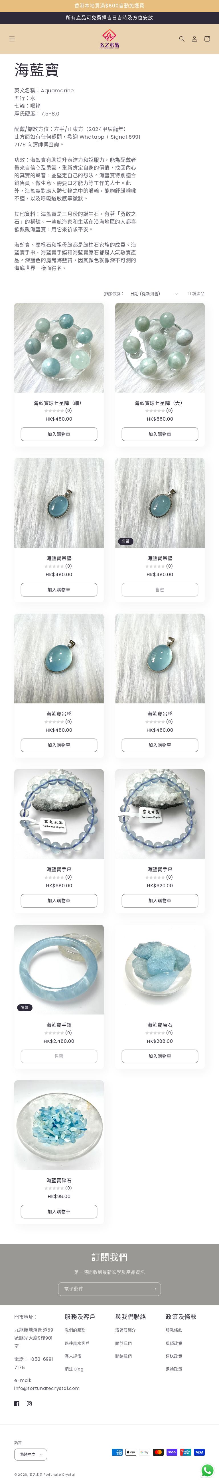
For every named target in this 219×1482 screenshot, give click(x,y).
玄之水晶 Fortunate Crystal (52, 1474)
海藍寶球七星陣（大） (160, 403)
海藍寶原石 (160, 1025)
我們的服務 (75, 1330)
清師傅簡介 (125, 1330)
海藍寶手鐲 (59, 1025)
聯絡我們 (123, 1356)
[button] (12, 39)
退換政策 (174, 1369)
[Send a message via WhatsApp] (207, 1470)
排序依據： (114, 294)
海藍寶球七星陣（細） (59, 403)
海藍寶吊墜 (59, 559)
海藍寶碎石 (59, 1181)
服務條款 (174, 1330)
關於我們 (123, 1343)
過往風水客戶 (77, 1343)
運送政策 (174, 1356)
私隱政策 (174, 1343)
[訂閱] (154, 1289)
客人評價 (73, 1356)
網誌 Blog (74, 1369)
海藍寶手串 (59, 870)
